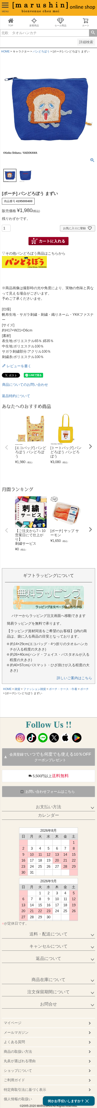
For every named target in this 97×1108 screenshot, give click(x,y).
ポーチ (84, 689)
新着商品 (34, 25)
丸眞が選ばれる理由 (20, 1061)
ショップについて (18, 1071)
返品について (48, 958)
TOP (10, 25)
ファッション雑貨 (34, 689)
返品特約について (16, 396)
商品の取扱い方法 (18, 1051)
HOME (5, 51)
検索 (93, 32)
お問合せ (48, 1004)
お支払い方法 (48, 806)
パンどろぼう (41, 51)
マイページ (12, 1023)
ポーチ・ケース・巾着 (63, 689)
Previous (6, 447)
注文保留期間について (48, 992)
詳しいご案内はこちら (74, 678)
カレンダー (48, 815)
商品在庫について (48, 979)
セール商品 (60, 25)
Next (90, 446)
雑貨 (17, 689)
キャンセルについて (48, 946)
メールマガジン (16, 1032)
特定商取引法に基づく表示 (25, 1090)
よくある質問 (14, 1042)
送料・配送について (48, 934)
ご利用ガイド (14, 1080)
